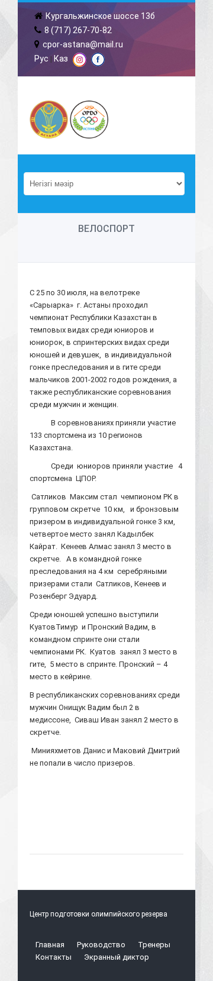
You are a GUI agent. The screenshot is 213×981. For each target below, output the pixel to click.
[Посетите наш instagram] (79, 64)
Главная (50, 944)
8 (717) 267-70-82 (78, 30)
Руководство (101, 944)
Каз (61, 58)
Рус (41, 58)
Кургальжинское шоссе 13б (100, 16)
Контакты (54, 957)
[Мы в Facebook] (98, 63)
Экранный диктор (116, 957)
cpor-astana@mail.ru (83, 44)
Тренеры (154, 944)
